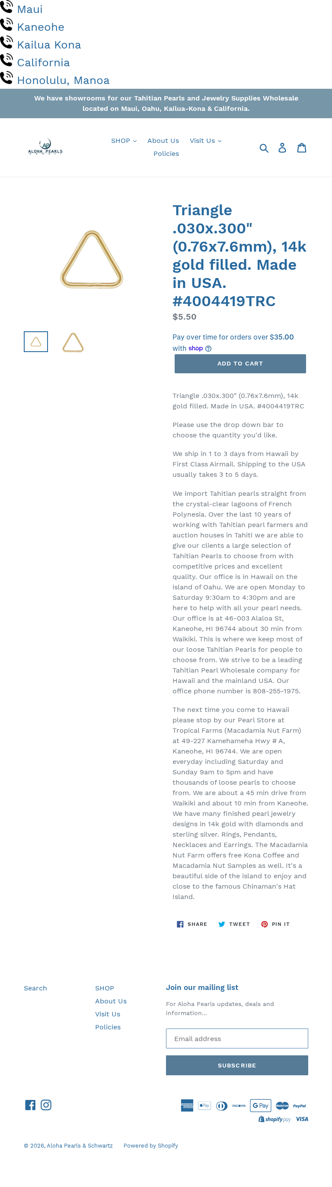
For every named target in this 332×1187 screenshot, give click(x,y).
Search (35, 988)
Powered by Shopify (151, 1145)
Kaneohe (40, 26)
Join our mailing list (202, 987)
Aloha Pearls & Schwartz (80, 1145)
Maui (30, 9)
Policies (166, 153)
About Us (163, 140)
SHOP (121, 140)
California (43, 62)
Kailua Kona (49, 44)
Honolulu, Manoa (63, 80)
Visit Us (203, 140)
